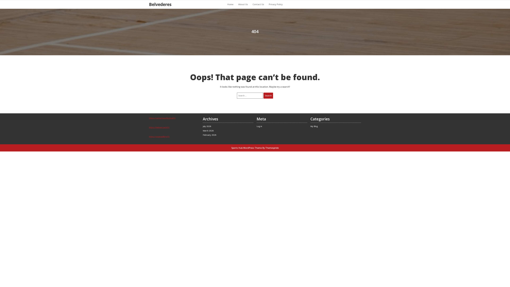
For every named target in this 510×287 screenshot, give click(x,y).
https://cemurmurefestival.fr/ (162, 118)
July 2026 (207, 126)
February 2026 (209, 135)
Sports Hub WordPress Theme (246, 147)
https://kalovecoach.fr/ (159, 127)
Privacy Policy (276, 4)
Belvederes (160, 4)
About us (243, 4)
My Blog (314, 126)
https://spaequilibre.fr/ (159, 136)
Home (230, 4)
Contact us (258, 4)
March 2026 (208, 130)
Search (268, 95)
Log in (259, 126)
